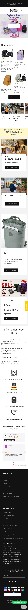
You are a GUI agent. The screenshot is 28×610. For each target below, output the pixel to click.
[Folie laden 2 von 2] (15, 40)
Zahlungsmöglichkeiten (8, 516)
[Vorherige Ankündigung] (2, 3)
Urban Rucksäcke (4, 117)
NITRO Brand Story (7, 512)
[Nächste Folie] (17, 39)
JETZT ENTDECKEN (12, 167)
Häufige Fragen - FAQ (7, 529)
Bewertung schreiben (9, 440)
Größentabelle (6, 519)
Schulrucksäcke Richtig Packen (10, 525)
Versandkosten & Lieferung (9, 490)
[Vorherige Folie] (10, 39)
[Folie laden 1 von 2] (13, 40)
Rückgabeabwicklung (8, 487)
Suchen (4, 477)
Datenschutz (6, 500)
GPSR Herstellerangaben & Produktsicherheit (13, 538)
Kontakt (5, 484)
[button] (2, 10)
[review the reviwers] (5, 450)
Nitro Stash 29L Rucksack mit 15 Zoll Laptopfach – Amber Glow (7, 89)
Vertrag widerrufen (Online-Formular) (11, 497)
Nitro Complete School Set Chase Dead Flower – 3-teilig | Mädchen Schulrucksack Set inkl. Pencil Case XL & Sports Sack (20, 87)
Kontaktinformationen (12, 602)
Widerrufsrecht (23, 598)
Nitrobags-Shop (8, 598)
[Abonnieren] (23, 576)
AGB (4, 503)
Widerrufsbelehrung (7, 493)
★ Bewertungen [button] (26, 306)
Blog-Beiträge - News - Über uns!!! (11, 535)
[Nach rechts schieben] (17, 124)
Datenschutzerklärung (11, 600)
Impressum (5, 480)
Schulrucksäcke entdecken (14, 32)
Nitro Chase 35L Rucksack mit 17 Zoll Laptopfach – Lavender (20, 64)
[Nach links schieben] (10, 124)
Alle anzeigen (14, 97)
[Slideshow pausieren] (26, 39)
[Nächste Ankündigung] (25, 3)
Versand (21, 600)
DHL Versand (6, 532)
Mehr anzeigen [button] (8, 458)
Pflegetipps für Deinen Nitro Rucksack (11, 522)
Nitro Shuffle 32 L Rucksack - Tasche (18, 118)
